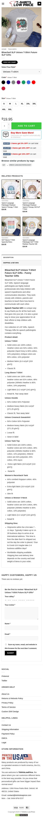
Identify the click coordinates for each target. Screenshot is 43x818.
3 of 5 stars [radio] (14, 600)
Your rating (10, 596)
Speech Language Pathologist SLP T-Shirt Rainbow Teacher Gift (30, 242)
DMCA (4, 738)
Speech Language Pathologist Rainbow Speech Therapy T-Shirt (10, 205)
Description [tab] (8, 257)
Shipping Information (10, 729)
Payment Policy (8, 734)
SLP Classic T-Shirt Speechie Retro (8, 241)
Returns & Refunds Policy (12, 698)
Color (4, 77)
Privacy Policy (7, 703)
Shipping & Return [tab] (11, 263)
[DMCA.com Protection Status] (21, 815)
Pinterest (5, 676)
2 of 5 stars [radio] (9, 600)
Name (7, 624)
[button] (3, 3)
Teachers (12, 49)
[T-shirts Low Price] (21, 4)
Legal (4, 743)
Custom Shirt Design (10, 711)
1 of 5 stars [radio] (5, 600)
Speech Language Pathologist (20, 165)
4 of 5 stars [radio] (21, 600)
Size (4, 98)
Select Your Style (9, 67)
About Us (5, 694)
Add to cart (26, 126)
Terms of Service (9, 707)
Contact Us (6, 725)
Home (4, 49)
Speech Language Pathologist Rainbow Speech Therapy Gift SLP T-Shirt (31, 206)
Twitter (4, 681)
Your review (10, 605)
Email (7, 634)
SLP (4, 165)
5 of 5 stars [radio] (29, 600)
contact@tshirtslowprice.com (19, 795)
